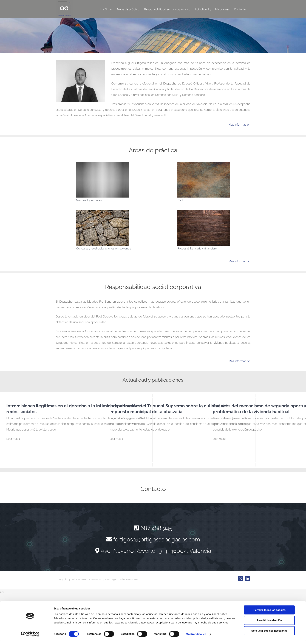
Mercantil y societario (89, 200)
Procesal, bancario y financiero (197, 248)
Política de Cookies (129, 579)
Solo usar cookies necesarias (269, 630)
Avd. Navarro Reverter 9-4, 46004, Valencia (156, 550)
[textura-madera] (203, 211)
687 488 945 (156, 528)
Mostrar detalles (196, 634)
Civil (180, 200)
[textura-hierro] (203, 163)
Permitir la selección (269, 620)
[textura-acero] (102, 163)
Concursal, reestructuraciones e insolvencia (104, 248)
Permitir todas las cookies (269, 609)
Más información (239, 124)
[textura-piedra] (102, 211)
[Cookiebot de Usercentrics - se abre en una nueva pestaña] (30, 634)
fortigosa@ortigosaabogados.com (156, 539)
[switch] (109, 634)
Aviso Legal (110, 579)
